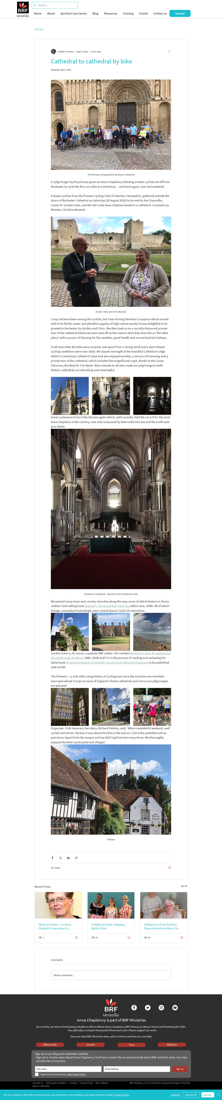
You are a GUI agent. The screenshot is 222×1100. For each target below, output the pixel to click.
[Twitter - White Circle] (147, 1007)
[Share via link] (76, 857)
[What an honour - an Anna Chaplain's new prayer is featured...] (58, 905)
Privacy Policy (122, 1094)
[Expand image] (70, 396)
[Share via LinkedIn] (68, 857)
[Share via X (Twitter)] (60, 857)
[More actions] (169, 51)
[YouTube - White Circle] (175, 1007)
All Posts (39, 29)
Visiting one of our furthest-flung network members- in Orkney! (161, 926)
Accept (207, 1094)
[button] (51, 13)
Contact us (38, 1082)
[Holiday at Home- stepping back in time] (111, 905)
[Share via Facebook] (52, 857)
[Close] (218, 1094)
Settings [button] (175, 1094)
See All (184, 886)
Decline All (191, 1094)
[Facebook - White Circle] (134, 1007)
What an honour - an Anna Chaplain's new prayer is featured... (55, 926)
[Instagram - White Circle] (161, 1007)
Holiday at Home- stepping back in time (107, 926)
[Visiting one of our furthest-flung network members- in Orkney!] (163, 905)
